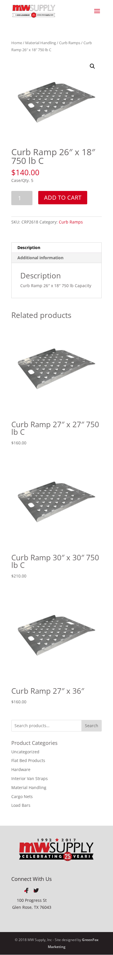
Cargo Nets (22, 796)
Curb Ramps (69, 42)
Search (91, 725)
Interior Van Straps (29, 778)
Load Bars (20, 805)
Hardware (20, 769)
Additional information (40, 257)
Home (16, 42)
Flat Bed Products (28, 760)
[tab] (56, 248)
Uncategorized (25, 751)
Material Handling (40, 42)
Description (28, 247)
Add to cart (62, 197)
